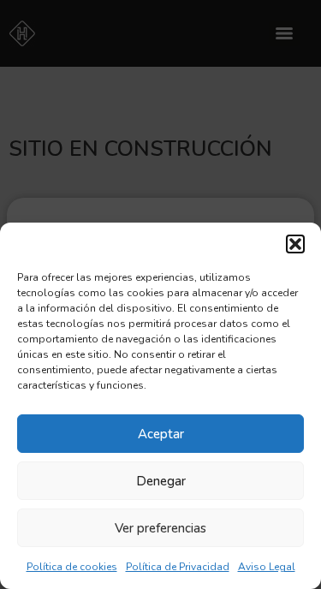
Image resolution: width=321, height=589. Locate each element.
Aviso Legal (266, 567)
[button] (295, 244)
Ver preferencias (160, 528)
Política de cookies (72, 567)
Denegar (161, 481)
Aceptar (161, 434)
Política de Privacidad (177, 567)
